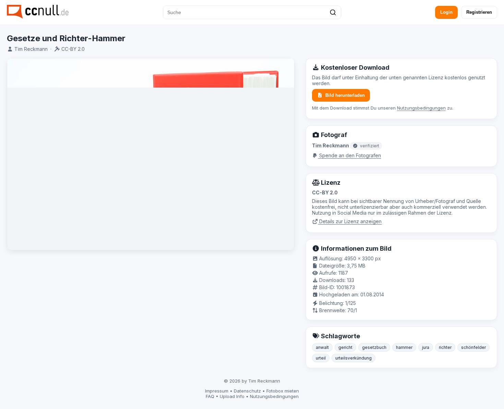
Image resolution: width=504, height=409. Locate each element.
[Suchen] (332, 12)
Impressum (216, 391)
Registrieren (479, 12)
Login (446, 12)
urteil (321, 358)
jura (425, 347)
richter (445, 347)
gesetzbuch (374, 347)
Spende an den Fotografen (349, 155)
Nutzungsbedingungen (421, 108)
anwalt (322, 347)
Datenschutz (247, 391)
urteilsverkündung (353, 358)
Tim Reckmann (31, 49)
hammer (404, 347)
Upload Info (232, 396)
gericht (345, 347)
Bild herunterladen (345, 95)
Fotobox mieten (282, 391)
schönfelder (473, 347)
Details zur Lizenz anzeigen (350, 221)
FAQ (210, 396)
